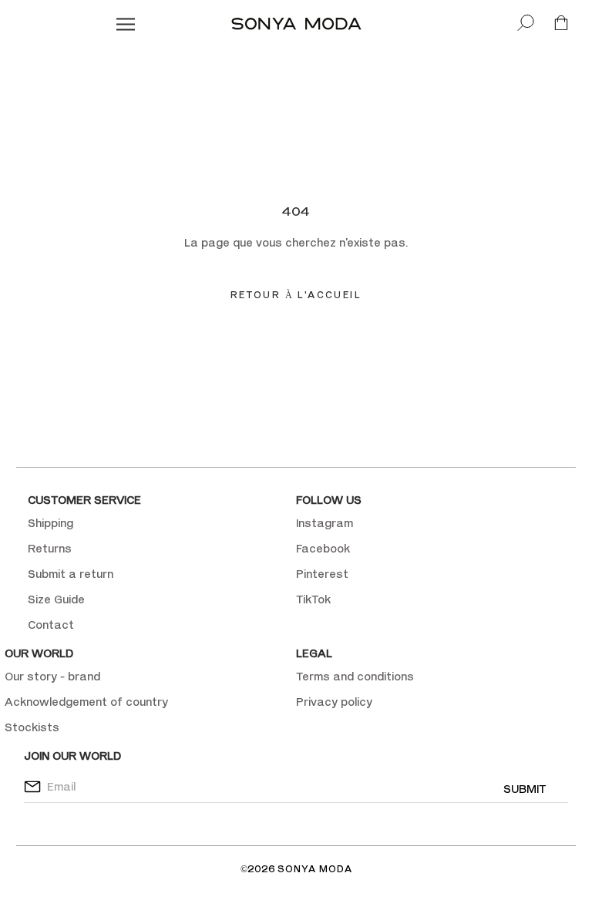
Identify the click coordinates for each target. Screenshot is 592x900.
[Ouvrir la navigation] (125, 23)
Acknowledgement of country (86, 701)
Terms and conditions (355, 676)
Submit (524, 788)
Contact (51, 624)
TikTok (313, 599)
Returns (50, 548)
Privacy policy (334, 701)
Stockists (32, 727)
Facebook (323, 548)
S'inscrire (410, 189)
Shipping (50, 522)
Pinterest (322, 573)
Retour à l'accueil (296, 295)
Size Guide (56, 599)
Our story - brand (52, 676)
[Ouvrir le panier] (561, 23)
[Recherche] (525, 23)
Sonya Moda (315, 869)
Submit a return (70, 573)
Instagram (324, 522)
